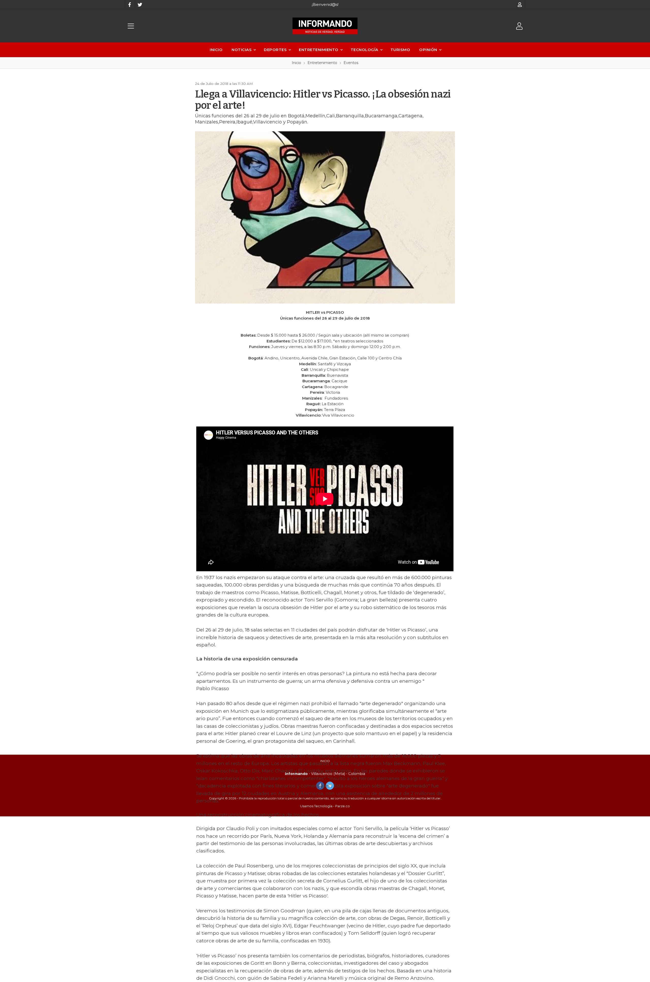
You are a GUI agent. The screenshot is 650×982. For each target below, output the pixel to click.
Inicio (216, 49)
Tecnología (364, 49)
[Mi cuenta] (520, 4)
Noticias (242, 49)
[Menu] (131, 26)
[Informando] (325, 25)
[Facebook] (129, 4)
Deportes (275, 49)
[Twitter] (140, 4)
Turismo (400, 49)
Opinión (428, 49)
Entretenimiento (318, 49)
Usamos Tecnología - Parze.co (325, 806)
